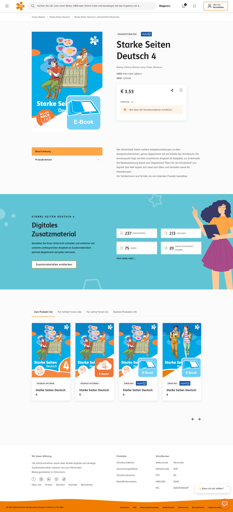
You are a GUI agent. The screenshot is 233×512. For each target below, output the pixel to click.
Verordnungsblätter (127, 468)
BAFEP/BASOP (181, 487)
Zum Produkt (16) (43, 311)
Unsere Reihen (38, 17)
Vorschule (178, 462)
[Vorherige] (193, 419)
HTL (157, 487)
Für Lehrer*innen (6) (97, 311)
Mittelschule (162, 468)
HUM (176, 481)
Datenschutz (183, 507)
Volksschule (162, 462)
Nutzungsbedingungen (149, 507)
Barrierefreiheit (198, 507)
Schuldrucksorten (125, 475)
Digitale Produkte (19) (125, 311)
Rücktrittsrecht (168, 507)
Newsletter (87, 484)
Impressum (124, 507)
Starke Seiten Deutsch (60, 17)
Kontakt (73, 484)
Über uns (36, 484)
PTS (157, 475)
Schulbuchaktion (125, 462)
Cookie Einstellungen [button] (216, 507)
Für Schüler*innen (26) (69, 311)
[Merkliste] (194, 6)
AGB (134, 507)
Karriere (60, 484)
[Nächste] (172, 90)
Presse (48, 484)
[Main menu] (7, 6)
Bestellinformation (126, 481)
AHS (175, 468)
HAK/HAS (160, 481)
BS (174, 475)
